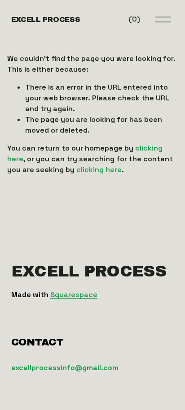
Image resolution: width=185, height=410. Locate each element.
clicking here (99, 169)
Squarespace (73, 294)
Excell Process (45, 19)
